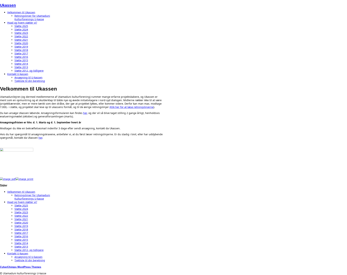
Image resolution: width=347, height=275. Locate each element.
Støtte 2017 (21, 53)
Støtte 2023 (21, 33)
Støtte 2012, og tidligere (29, 70)
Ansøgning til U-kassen (28, 77)
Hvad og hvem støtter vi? (22, 22)
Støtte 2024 (21, 29)
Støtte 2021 (21, 39)
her (85, 113)
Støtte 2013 (21, 67)
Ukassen (8, 5)
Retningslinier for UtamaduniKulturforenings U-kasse (32, 17)
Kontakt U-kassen (17, 74)
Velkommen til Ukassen (21, 12)
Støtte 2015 (21, 60)
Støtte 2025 (21, 26)
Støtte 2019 (21, 46)
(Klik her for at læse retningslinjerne (131, 107)
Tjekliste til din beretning (29, 81)
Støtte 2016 (21, 57)
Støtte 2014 (21, 63)
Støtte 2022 (21, 36)
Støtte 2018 (21, 50)
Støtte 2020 (21, 43)
